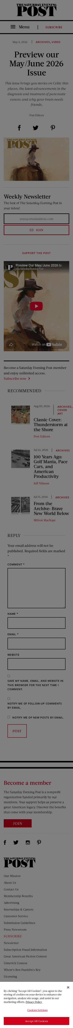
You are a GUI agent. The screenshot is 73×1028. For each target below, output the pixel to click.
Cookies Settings (37, 1010)
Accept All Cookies (36, 1021)
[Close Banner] (68, 987)
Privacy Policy (34, 1001)
